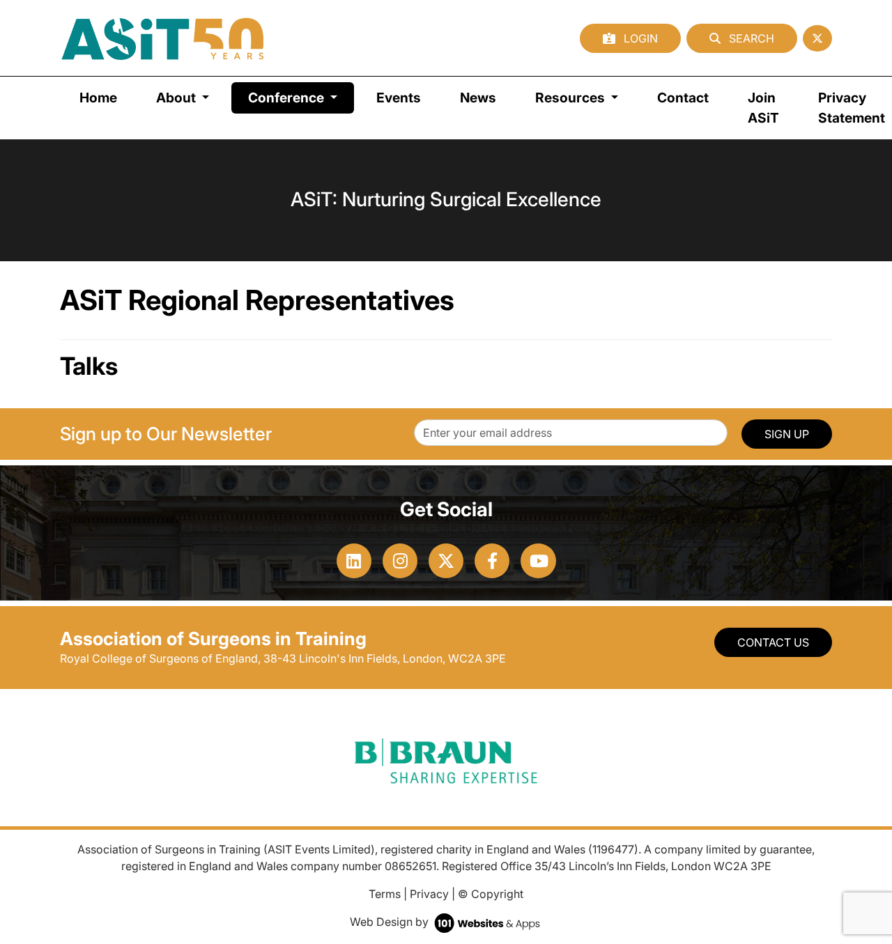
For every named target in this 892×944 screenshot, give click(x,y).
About (177, 97)
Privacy (429, 894)
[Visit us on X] (446, 560)
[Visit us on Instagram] (400, 560)
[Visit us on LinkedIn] (354, 560)
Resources (571, 97)
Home (98, 97)
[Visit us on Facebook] (492, 560)
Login (639, 38)
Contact (683, 97)
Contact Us (773, 642)
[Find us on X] (817, 38)
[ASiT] (163, 38)
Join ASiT (763, 107)
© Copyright (490, 894)
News (478, 97)
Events (398, 97)
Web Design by (390, 922)
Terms (385, 894)
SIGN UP (786, 434)
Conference (301, 97)
